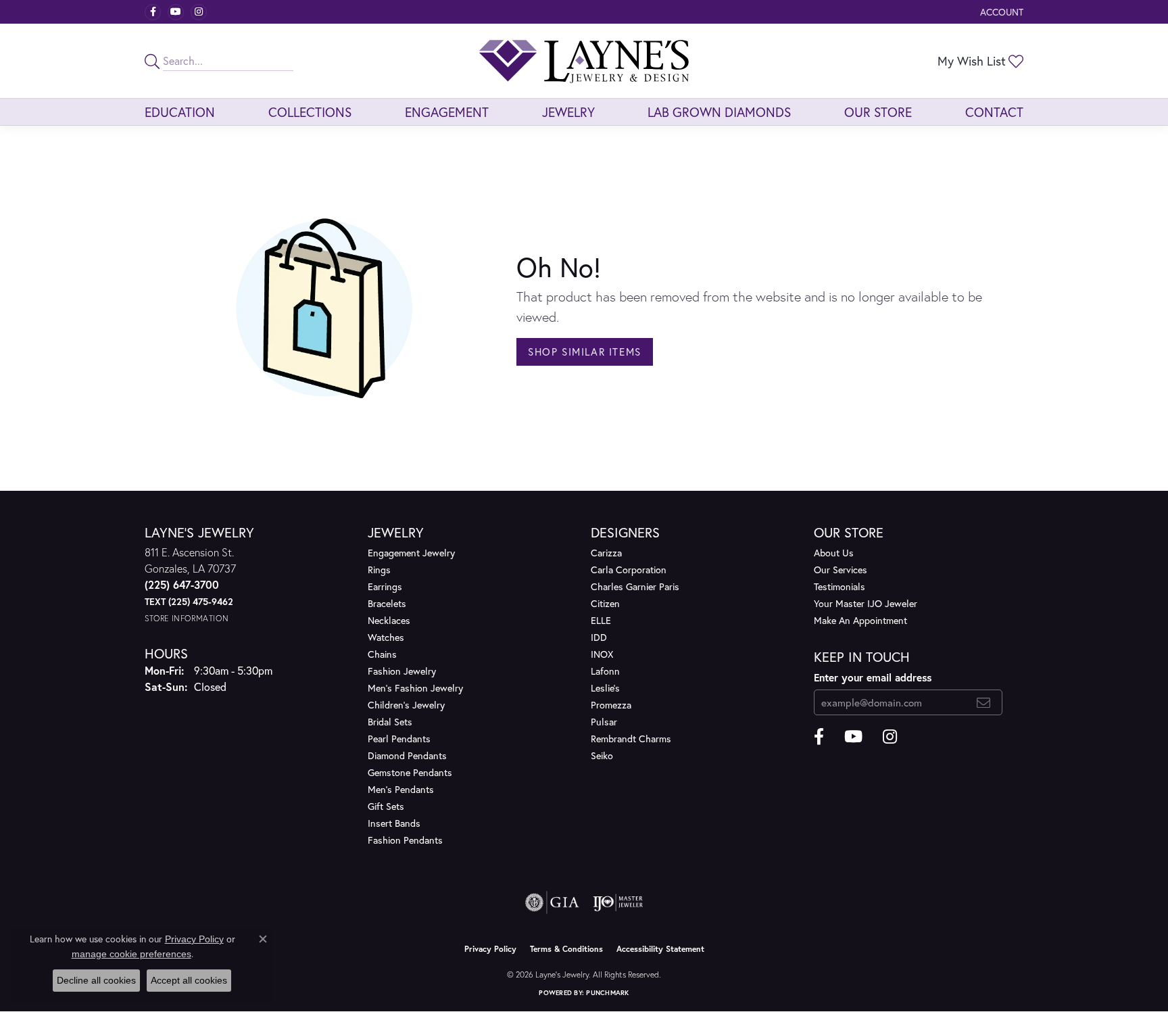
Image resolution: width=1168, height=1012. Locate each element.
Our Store (878, 111)
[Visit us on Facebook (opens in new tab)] (153, 12)
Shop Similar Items (584, 351)
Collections (309, 111)
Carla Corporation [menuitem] (628, 569)
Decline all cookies (96, 980)
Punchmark (607, 992)
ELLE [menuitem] (601, 620)
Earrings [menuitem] (385, 586)
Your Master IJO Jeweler (865, 603)
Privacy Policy (490, 949)
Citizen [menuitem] (605, 603)
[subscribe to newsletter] (984, 702)
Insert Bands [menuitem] (394, 823)
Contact (994, 111)
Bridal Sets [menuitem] (390, 721)
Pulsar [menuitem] (604, 721)
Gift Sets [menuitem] (386, 806)
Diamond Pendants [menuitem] (407, 755)
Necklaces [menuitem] (389, 620)
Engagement (447, 111)
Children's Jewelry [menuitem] (406, 704)
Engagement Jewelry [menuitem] (411, 552)
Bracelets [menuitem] (387, 603)
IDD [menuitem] (599, 637)
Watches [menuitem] (386, 637)
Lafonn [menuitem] (605, 671)
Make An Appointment (860, 620)
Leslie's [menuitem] (605, 687)
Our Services (840, 569)
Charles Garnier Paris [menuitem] (635, 586)
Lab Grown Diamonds (719, 111)
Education (180, 111)
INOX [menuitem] (602, 654)
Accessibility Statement (660, 949)
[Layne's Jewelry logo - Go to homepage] (584, 61)
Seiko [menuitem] (602, 755)
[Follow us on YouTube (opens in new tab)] (176, 12)
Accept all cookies (189, 980)
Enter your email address (872, 677)
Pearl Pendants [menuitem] (399, 738)
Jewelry (568, 111)
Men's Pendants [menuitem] (401, 789)
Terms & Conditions (566, 949)
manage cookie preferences (131, 953)
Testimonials (839, 586)
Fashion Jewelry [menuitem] (402, 671)
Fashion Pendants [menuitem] (405, 840)
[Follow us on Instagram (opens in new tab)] (199, 12)
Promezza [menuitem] (611, 704)
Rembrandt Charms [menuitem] (631, 738)
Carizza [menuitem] (606, 552)
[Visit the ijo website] (618, 902)
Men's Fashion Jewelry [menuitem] (415, 687)
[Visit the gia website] (552, 902)
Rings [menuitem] (379, 569)
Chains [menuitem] (382, 654)
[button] (1000, 12)
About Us (834, 552)
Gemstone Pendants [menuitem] (410, 772)
